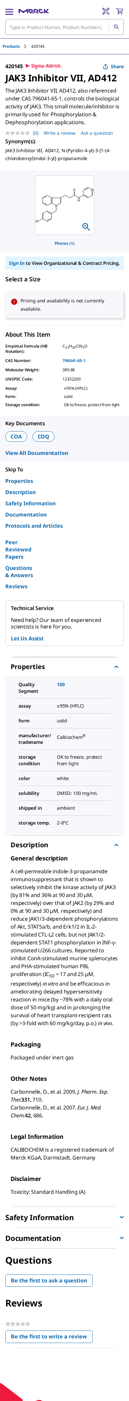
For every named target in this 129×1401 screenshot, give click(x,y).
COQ (44, 436)
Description (20, 492)
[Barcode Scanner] (106, 11)
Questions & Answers (19, 571)
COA (16, 436)
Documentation (26, 514)
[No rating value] (19, 133)
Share (117, 66)
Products (11, 46)
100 (61, 684)
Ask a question (97, 133)
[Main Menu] (9, 11)
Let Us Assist (27, 638)
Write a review (59, 133)
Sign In (16, 263)
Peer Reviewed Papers (18, 549)
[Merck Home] (34, 11)
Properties (19, 481)
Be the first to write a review (52, 1338)
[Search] (116, 27)
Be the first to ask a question (49, 1280)
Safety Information (30, 503)
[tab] (17, 46)
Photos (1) (64, 243)
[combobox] (64, 27)
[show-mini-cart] (119, 11)
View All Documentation (36, 453)
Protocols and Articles (34, 525)
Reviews (16, 586)
